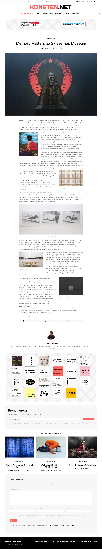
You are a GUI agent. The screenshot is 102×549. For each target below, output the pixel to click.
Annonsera (14, 1)
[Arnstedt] (58, 360)
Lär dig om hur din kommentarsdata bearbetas (62, 525)
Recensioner (27, 13)
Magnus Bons (45, 470)
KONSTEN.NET (13, 541)
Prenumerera (49, 1)
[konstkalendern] (44, 382)
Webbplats (70, 508)
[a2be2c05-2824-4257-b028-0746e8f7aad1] (58, 382)
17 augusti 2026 (56, 470)
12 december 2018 (58, 48)
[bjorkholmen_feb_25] (17, 382)
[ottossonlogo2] (30, 382)
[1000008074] (44, 393)
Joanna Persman (78, 468)
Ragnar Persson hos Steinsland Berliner (19, 466)
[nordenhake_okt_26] (85, 360)
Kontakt (30, 1)
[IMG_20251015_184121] (30, 24)
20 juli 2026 (88, 468)
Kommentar (14, 489)
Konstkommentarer (51, 13)
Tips (37, 13)
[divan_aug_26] (44, 360)
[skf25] (71, 371)
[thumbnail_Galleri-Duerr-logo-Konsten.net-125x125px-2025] (30, 360)
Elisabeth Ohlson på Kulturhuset (82, 465)
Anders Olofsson (13, 470)
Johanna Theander (45, 48)
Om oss (7, 1)
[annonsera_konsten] (58, 371)
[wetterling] (85, 371)
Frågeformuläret (73, 13)
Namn (12, 508)
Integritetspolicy (39, 1)
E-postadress (43, 508)
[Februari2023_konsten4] (85, 382)
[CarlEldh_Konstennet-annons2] (17, 393)
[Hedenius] (44, 371)
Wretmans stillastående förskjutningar (51, 466)
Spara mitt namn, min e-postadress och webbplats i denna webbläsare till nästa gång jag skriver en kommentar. (49, 516)
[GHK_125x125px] (71, 393)
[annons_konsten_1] (17, 371)
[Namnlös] (71, 360)
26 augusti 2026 (26, 470)
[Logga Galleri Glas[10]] (58, 393)
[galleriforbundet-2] (71, 382)
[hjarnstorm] (30, 371)
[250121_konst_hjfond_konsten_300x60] (74, 24)
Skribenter (22, 1)
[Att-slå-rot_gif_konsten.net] (17, 360)
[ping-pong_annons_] (30, 393)
